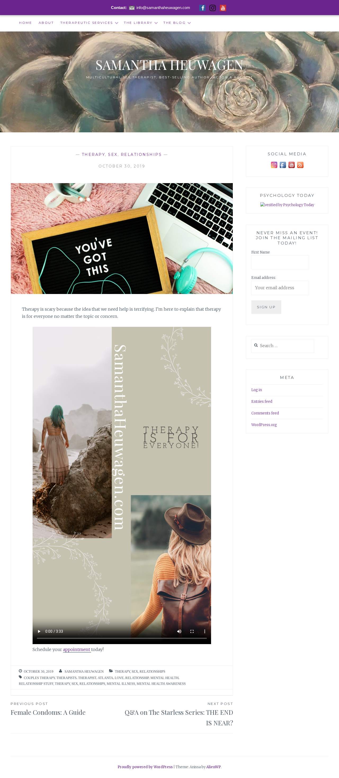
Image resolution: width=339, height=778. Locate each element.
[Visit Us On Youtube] (291, 168)
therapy (62, 683)
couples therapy (39, 678)
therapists (66, 678)
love (119, 678)
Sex (113, 154)
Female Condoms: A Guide (48, 709)
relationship (137, 678)
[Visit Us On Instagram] (274, 168)
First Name (260, 252)
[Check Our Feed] (300, 168)
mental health (164, 678)
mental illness (121, 683)
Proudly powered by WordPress (145, 767)
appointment (77, 649)
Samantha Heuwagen (170, 64)
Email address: (263, 277)
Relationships (141, 154)
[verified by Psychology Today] (287, 205)
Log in (256, 390)
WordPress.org (264, 425)
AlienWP (213, 767)
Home (25, 23)
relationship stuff (36, 683)
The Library (138, 23)
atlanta (105, 678)
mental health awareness (161, 683)
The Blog (174, 23)
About (46, 23)
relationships (92, 683)
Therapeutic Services (86, 23)
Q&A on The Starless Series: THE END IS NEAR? (179, 714)
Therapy (93, 154)
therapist (87, 678)
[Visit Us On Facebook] (282, 168)
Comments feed (265, 413)
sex (75, 683)
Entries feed (261, 401)
